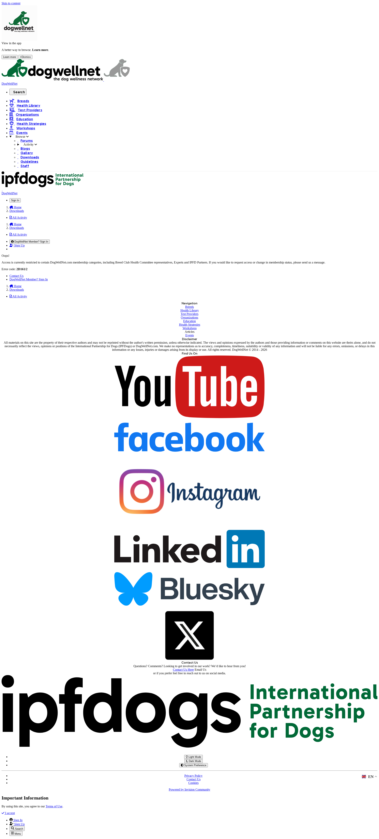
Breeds (189, 307)
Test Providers (189, 314)
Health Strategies (189, 324)
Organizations (189, 317)
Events (189, 335)
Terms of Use (54, 806)
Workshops (190, 328)
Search (19, 92)
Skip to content (11, 3)
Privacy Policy (193, 775)
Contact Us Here (183, 669)
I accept (9, 813)
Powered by (189, 789)
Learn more (9, 56)
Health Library (189, 310)
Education (189, 321)
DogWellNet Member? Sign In (28, 279)
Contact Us (16, 275)
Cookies (193, 782)
